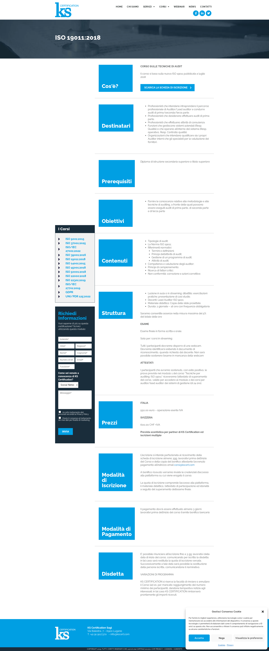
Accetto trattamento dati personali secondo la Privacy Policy (73, 413)
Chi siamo (133, 6)
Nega (222, 638)
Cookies (221, 645)
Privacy (230, 645)
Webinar (179, 6)
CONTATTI (178, 649)
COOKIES (168, 649)
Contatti (206, 6)
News (192, 6)
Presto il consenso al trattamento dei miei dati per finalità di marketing (74, 419)
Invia (65, 431)
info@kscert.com (120, 634)
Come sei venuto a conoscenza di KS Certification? (68, 376)
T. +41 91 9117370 (97, 634)
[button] (262, 611)
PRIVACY (159, 649)
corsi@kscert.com (184, 464)
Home (119, 6)
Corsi (162, 6)
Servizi (147, 6)
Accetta (199, 638)
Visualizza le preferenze (249, 638)
